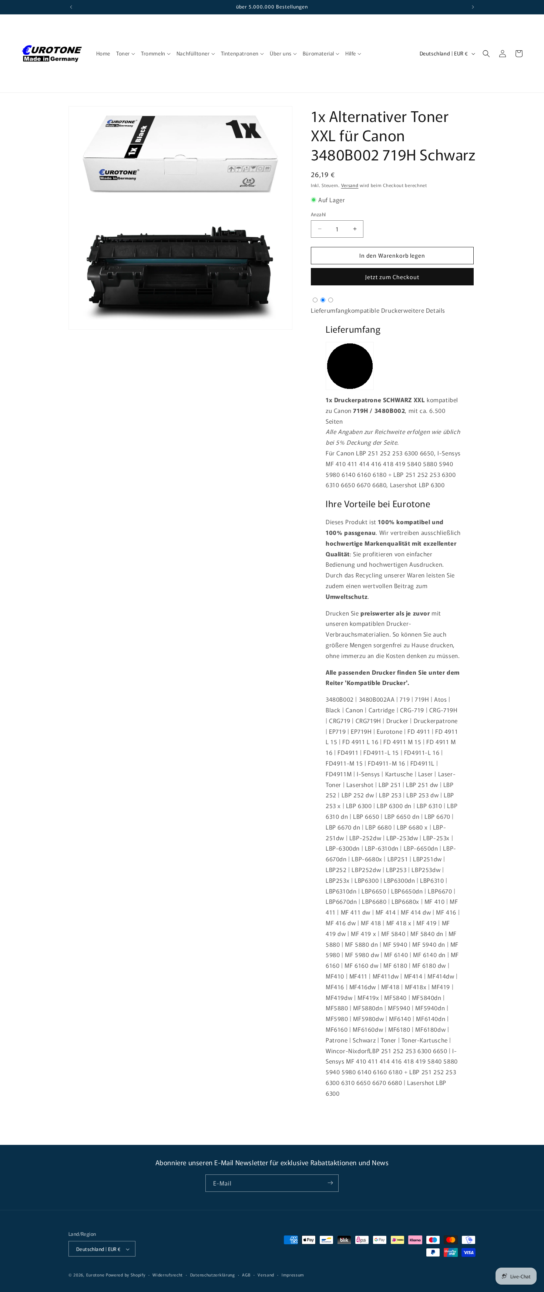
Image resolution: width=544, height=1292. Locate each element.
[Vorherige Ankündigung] (71, 7)
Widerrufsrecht (167, 1275)
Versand (350, 185)
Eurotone (95, 1275)
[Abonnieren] (330, 1182)
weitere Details (424, 310)
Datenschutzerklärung (212, 1275)
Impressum (293, 1275)
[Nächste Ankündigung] (473, 7)
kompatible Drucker (375, 310)
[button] (125, 53)
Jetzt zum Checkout (392, 277)
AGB (246, 1275)
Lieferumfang (329, 310)
